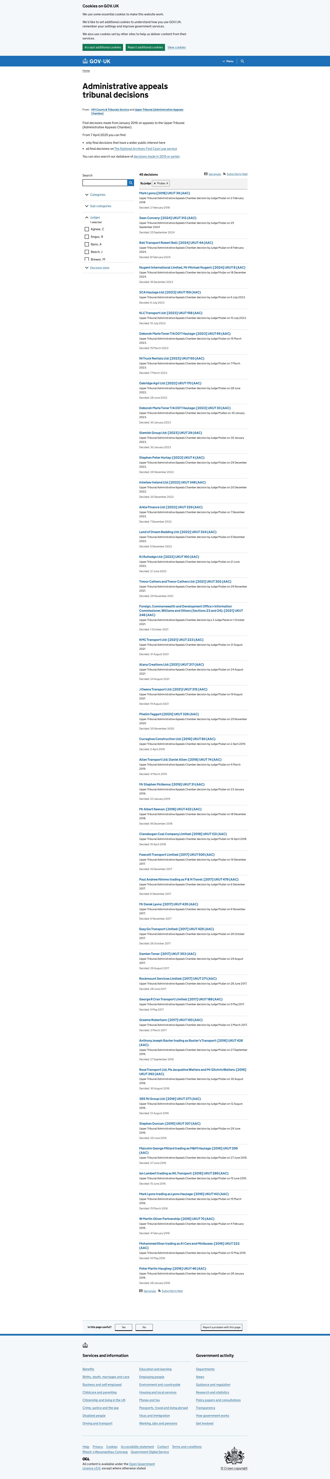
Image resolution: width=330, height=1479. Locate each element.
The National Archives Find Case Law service (145, 149)
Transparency (205, 1408)
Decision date (99, 268)
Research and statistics (212, 1392)
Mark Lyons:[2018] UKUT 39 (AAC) (164, 193)
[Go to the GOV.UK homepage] (96, 61)
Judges (95, 217)
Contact (163, 1447)
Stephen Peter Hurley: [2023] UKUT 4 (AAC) (172, 458)
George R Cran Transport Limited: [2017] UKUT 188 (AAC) (181, 999)
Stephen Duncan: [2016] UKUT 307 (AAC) (170, 1124)
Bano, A (96, 244)
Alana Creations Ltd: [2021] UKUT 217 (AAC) (171, 664)
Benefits (88, 1369)
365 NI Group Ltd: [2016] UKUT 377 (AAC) (170, 1099)
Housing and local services (158, 1392)
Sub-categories (100, 206)
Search (100, 175)
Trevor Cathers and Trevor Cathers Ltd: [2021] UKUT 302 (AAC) (185, 582)
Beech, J (96, 252)
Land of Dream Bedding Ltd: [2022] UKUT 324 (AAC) (178, 532)
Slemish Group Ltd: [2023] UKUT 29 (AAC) (170, 433)
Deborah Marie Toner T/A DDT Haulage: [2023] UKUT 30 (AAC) (185, 408)
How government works (212, 1416)
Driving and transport (97, 1423)
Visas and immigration (154, 1416)
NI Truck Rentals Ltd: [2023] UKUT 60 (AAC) (171, 358)
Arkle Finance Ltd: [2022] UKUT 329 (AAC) (171, 507)
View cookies (177, 47)
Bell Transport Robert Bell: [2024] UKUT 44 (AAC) (176, 243)
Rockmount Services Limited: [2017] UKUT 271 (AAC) (178, 979)
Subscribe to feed (237, 174)
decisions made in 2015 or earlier (157, 156)
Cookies (112, 1447)
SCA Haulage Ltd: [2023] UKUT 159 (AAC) (170, 292)
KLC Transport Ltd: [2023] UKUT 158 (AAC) (170, 313)
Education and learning (155, 1369)
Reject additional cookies (145, 47)
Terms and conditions (187, 1447)
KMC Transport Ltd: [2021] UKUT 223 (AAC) (171, 640)
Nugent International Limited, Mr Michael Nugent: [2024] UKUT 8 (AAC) (192, 267)
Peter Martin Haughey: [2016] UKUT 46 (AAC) (172, 1268)
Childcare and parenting (99, 1392)
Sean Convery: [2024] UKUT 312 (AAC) (167, 218)
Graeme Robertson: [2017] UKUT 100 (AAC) (171, 1020)
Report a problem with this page (221, 1327)
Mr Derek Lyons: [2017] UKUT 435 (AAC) (168, 904)
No (147, 1327)
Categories (98, 195)
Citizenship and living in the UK (103, 1400)
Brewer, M (98, 259)
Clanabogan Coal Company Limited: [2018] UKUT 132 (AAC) (183, 834)
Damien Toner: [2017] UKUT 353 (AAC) (167, 954)
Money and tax (149, 1400)
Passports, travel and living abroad (163, 1408)
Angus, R (97, 237)
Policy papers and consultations (218, 1400)
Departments (205, 1369)
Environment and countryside (159, 1385)
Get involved (204, 1423)
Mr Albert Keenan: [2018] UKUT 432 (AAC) (170, 809)
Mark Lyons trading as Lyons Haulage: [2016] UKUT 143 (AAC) (184, 1194)
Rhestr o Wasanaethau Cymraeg (105, 1452)
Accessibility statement (137, 1447)
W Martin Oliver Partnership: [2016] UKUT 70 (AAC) (176, 1219)
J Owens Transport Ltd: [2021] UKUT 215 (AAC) (173, 689)
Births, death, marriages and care (105, 1377)
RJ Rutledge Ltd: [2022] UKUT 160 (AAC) (169, 557)
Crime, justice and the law (100, 1408)
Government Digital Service (150, 1452)
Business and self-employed (102, 1385)
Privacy (98, 1447)
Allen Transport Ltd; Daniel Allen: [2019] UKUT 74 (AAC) (180, 760)
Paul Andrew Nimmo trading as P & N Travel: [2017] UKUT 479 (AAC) (189, 879)
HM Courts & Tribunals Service (110, 109)
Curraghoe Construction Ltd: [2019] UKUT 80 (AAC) (177, 739)
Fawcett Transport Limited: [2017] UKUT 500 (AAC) (177, 855)
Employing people (151, 1377)
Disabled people (94, 1416)
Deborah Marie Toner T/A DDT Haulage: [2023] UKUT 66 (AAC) (185, 334)
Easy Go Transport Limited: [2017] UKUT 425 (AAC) (176, 929)
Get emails (215, 174)
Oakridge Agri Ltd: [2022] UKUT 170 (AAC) (170, 383)
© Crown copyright (234, 1468)
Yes (127, 1327)
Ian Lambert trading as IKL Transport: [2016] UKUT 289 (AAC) (184, 1173)
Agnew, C (97, 229)
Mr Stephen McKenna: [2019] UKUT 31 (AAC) (172, 784)
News (200, 1377)
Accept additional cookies (103, 47)
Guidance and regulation (213, 1385)
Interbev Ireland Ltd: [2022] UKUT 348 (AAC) (172, 482)
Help (85, 1447)
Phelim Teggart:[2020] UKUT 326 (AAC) (169, 714)
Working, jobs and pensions (158, 1423)
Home (86, 70)
